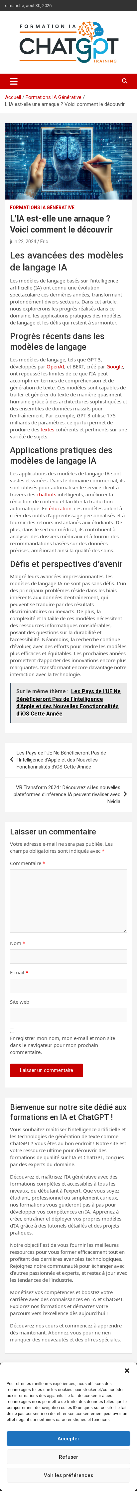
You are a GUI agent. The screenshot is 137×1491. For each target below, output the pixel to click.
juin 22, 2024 (23, 241)
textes (47, 429)
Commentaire (27, 863)
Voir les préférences (68, 1475)
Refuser (68, 1457)
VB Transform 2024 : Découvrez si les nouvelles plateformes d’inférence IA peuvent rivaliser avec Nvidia (67, 794)
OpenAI (55, 366)
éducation (60, 508)
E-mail (19, 972)
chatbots (46, 494)
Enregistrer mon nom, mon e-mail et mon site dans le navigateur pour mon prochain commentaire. (62, 1045)
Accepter (68, 1439)
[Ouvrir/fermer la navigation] (14, 81)
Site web (19, 1001)
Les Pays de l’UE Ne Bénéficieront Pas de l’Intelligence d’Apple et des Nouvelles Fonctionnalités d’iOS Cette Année (61, 760)
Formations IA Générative (42, 207)
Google (114, 366)
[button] (127, 1370)
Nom (17, 943)
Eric (44, 241)
